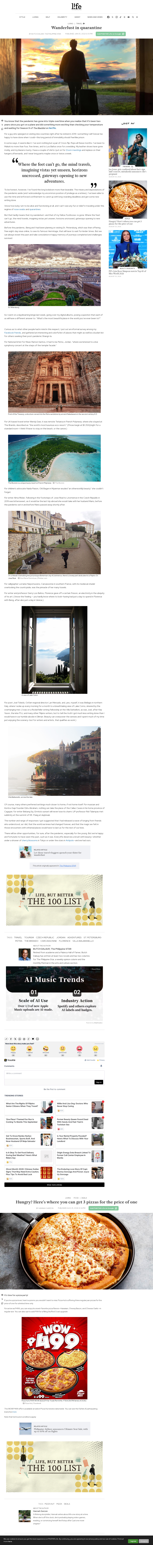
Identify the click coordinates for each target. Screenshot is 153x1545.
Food (76, 1198)
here (15, 1412)
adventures (74, 937)
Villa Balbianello (83, 941)
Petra (18, 941)
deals (67, 1504)
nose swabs (19, 209)
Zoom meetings (73, 150)
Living (35, 17)
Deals (84, 1198)
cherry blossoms (30, 840)
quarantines (35, 209)
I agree (133, 1541)
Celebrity (62, 17)
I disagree (144, 1541)
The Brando (31, 941)
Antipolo (70, 840)
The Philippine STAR (67, 865)
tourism (29, 937)
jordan (60, 937)
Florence (64, 941)
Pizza (59, 1504)
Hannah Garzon (46, 1208)
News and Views (95, 17)
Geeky (77, 17)
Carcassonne (49, 941)
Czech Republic (45, 937)
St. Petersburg (92, 937)
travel (18, 937)
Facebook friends (12, 332)
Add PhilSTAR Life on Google (109, 34)
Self (48, 17)
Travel (79, 24)
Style (22, 17)
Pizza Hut (50, 1504)
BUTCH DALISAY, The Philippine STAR (46, 34)
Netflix (52, 128)
